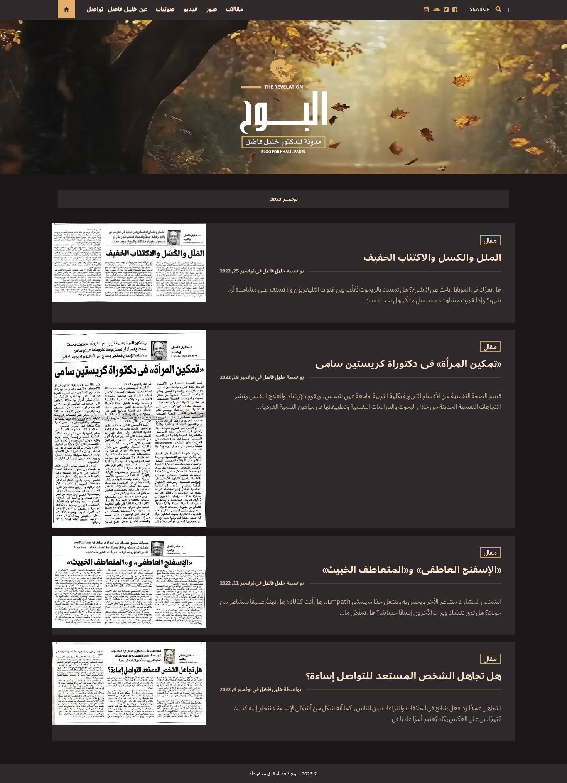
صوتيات (165, 9)
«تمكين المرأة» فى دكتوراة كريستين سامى (408, 364)
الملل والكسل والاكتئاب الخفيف (432, 258)
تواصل (95, 9)
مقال (490, 241)
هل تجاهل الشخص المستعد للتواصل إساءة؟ (403, 676)
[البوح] (283, 104)
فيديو (190, 9)
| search (489, 9)
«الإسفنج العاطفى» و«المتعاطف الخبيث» (411, 570)
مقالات (234, 9)
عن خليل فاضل (127, 9)
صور (211, 9)
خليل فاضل (274, 271)
